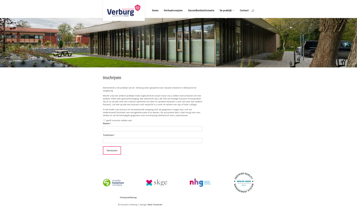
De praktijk (226, 10)
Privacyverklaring (128, 197)
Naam (107, 123)
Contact (244, 10)
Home (155, 10)
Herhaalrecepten (173, 10)
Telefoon (109, 135)
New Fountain (155, 204)
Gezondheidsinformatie (201, 10)
